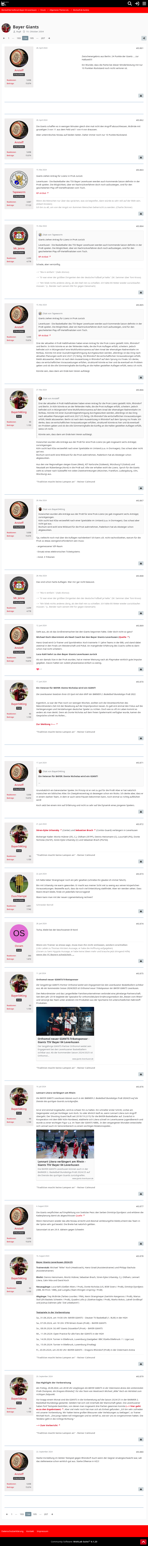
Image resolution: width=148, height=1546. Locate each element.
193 (19, 38)
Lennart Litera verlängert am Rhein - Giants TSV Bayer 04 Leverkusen (62, 1163)
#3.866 (140, 389)
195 (32, 38)
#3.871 (140, 762)
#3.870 (140, 681)
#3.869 (140, 625)
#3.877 (140, 1206)
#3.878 (140, 1256)
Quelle (122, 637)
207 (43, 38)
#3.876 (140, 1086)
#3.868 (140, 575)
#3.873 (140, 873)
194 (25, 38)
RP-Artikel (41, 193)
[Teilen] (144, 38)
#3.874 (140, 923)
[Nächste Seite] (49, 38)
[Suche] (130, 3)
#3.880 (140, 1451)
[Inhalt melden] (141, 96)
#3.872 (140, 824)
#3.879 (140, 1376)
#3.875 (140, 973)
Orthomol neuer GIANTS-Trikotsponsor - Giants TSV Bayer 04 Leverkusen (63, 1040)
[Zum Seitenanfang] (143, 1542)
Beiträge (10, 83)
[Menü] (144, 3)
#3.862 (140, 120)
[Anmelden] (137, 3)
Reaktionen (11, 80)
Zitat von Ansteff (51, 398)
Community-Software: (74, 1541)
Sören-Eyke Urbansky (47, 830)
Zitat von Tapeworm (53, 234)
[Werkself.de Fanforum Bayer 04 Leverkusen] (5, 3)
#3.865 (140, 304)
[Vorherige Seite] (4, 38)
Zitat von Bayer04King (54, 509)
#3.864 (140, 226)
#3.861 (140, 48)
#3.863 (140, 169)
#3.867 (140, 500)
